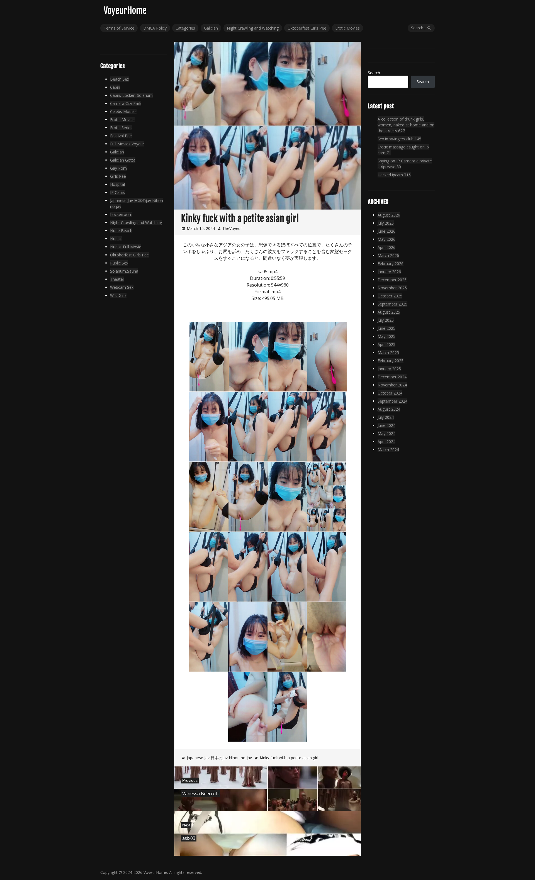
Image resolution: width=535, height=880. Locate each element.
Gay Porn (118, 168)
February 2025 (390, 360)
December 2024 (392, 376)
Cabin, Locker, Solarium (131, 95)
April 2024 (386, 441)
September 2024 (392, 401)
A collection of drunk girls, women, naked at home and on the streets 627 (406, 124)
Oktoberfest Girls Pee (307, 28)
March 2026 (388, 255)
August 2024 (389, 409)
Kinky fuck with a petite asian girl (289, 757)
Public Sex (119, 263)
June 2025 (386, 328)
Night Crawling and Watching (253, 28)
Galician (211, 28)
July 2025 (386, 320)
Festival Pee (121, 135)
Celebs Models (123, 111)
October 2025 (390, 296)
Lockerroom (121, 214)
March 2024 (388, 449)
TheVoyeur (232, 228)
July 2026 (386, 223)
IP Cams (117, 192)
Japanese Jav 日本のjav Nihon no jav (219, 757)
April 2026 (386, 247)
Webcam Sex (121, 287)
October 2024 (390, 393)
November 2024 (392, 385)
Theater (117, 279)
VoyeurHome (125, 10)
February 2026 (390, 263)
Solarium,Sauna (124, 271)
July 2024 (386, 417)
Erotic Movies (347, 28)
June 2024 (386, 425)
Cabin (115, 87)
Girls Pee (118, 176)
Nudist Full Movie (125, 246)
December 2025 (392, 279)
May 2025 (386, 336)
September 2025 (392, 304)
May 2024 (386, 433)
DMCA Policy (155, 28)
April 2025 (386, 344)
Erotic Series (121, 127)
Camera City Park (125, 103)
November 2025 (392, 287)
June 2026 (386, 231)
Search (374, 72)
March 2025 (388, 352)
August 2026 (389, 215)
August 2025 (389, 312)
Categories (185, 28)
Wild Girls (118, 295)
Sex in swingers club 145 (399, 138)
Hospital (117, 184)
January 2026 (389, 271)
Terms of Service (119, 28)
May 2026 (386, 239)
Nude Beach (121, 230)
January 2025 (389, 368)
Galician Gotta (122, 160)
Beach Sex (119, 79)
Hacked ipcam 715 (394, 174)
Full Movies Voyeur (127, 143)
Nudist (116, 238)
